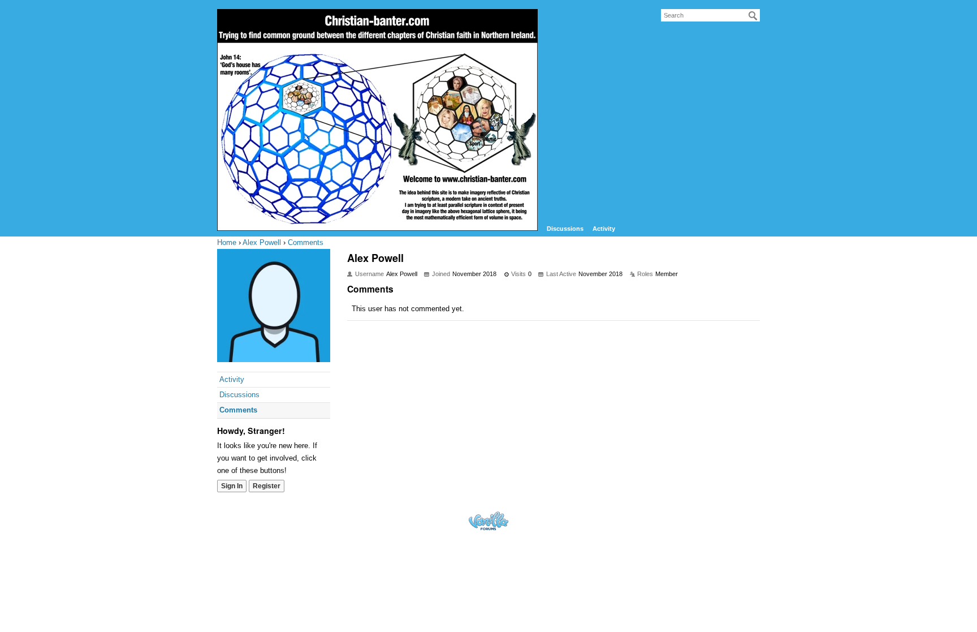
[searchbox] (710, 15)
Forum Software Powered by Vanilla (488, 520)
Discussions (565, 228)
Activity (604, 228)
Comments (238, 410)
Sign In (232, 486)
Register (266, 486)
